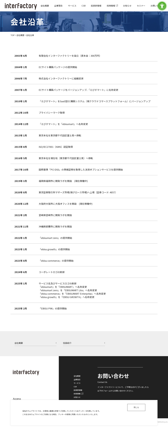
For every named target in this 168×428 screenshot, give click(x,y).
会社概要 (20, 35)
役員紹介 (67, 342)
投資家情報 (78, 390)
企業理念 (77, 379)
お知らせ (77, 397)
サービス (77, 383)
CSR (75, 386)
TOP (12, 35)
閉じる (136, 407)
